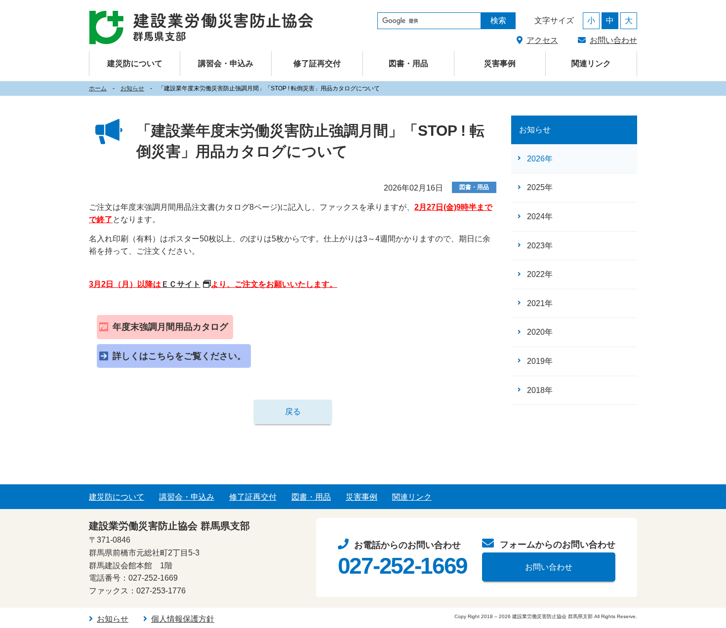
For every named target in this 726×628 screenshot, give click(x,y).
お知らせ (132, 88)
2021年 (540, 303)
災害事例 (500, 63)
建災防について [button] (134, 63)
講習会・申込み (186, 497)
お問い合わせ (613, 40)
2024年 (540, 216)
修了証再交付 (317, 63)
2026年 (540, 159)
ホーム (98, 88)
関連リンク (591, 63)
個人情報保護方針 (182, 619)
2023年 (540, 245)
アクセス (542, 40)
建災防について (116, 497)
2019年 (540, 361)
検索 (498, 20)
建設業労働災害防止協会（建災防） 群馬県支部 (201, 27)
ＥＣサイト (181, 284)
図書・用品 (408, 63)
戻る (293, 411)
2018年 (540, 390)
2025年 (540, 187)
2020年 (540, 332)
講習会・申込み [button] (225, 63)
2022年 (540, 274)
